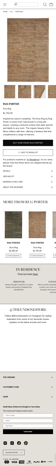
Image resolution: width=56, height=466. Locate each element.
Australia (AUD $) (11, 452)
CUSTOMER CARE (11, 387)
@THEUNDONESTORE (28, 310)
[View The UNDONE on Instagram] (5, 443)
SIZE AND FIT (8, 176)
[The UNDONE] (26, 4)
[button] (45, 4)
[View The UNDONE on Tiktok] (12, 443)
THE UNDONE (9, 377)
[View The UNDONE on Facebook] (19, 443)
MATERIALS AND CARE (13, 182)
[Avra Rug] (9, 91)
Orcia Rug (13, 248)
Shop (5, 397)
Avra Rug (37, 248)
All (11, 11)
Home (5, 11)
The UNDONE (14, 459)
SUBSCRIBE (28, 431)
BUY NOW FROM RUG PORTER (28, 143)
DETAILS (6, 171)
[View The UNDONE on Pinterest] (26, 443)
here (35, 274)
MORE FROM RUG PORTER (25, 202)
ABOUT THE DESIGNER (13, 187)
